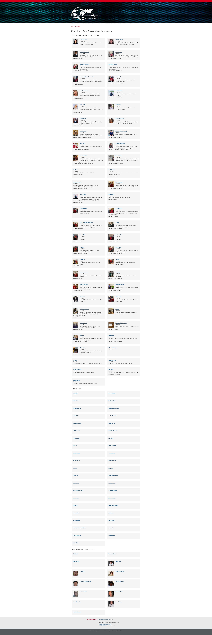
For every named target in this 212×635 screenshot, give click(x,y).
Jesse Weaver (83, 323)
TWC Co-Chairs (77, 26)
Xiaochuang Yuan (77, 535)
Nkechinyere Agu (119, 118)
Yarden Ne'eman (112, 360)
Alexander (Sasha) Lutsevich (87, 76)
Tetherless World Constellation (104, 619)
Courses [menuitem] (100, 23)
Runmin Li (75, 505)
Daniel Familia (111, 423)
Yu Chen (117, 259)
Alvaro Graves (118, 296)
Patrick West (118, 601)
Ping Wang (111, 335)
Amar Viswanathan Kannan (86, 222)
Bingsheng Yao (83, 118)
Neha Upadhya (118, 90)
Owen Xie (75, 360)
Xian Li (117, 309)
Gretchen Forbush (112, 430)
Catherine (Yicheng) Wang (79, 528)
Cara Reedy (75, 169)
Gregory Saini (76, 513)
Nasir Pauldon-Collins (78, 490)
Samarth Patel (111, 483)
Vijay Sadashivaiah (84, 52)
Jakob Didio (76, 415)
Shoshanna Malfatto (113, 475)
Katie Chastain (112, 393)
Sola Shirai (118, 76)
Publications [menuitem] (86, 23)
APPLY (136, 1)
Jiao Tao (82, 335)
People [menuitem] (93, 23)
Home (72, 26)
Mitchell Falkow (112, 347)
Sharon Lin (75, 475)
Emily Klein (118, 104)
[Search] (133, 1)
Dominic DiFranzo (84, 272)
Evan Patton (118, 247)
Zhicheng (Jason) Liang (121, 131)
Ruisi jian (75, 445)
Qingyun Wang (76, 520)
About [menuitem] (72, 23)
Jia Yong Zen (111, 535)
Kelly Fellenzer (76, 430)
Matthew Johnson (84, 64)
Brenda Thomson (84, 90)
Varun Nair (75, 393)
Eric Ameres (83, 194)
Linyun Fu (117, 272)
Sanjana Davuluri (77, 408)
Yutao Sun (110, 513)
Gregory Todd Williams (121, 323)
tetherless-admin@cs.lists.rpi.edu (105, 624)
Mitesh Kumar (76, 460)
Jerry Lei (75, 468)
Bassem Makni (83, 208)
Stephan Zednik (77, 612)
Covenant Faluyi (77, 423)
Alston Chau (76, 400)
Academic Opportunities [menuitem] (110, 23)
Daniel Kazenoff (112, 445)
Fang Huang (118, 561)
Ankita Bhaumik (84, 39)
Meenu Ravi (76, 498)
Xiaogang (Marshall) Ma (85, 581)
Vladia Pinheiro (119, 591)
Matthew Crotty (112, 400)
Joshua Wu (111, 528)
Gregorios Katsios (112, 64)
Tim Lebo (82, 247)
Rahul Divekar (118, 155)
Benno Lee (111, 194)
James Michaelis (119, 284)
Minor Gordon (76, 561)
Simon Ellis (82, 234)
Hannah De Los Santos (113, 408)
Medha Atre (83, 347)
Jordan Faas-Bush (112, 415)
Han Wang (82, 259)
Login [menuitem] (131, 23)
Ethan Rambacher (77, 369)
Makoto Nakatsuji (119, 581)
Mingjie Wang (111, 520)
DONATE (140, 1)
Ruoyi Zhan (75, 542)
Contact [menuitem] (125, 23)
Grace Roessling (77, 601)
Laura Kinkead (76, 380)
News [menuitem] (119, 23)
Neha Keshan (83, 104)
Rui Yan (117, 222)
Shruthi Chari (118, 52)
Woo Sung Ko (111, 453)
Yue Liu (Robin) (118, 182)
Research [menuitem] (79, 23)
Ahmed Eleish (83, 131)
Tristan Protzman (112, 490)
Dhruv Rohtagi (111, 498)
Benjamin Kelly (76, 453)
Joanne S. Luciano (119, 571)
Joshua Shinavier (84, 284)
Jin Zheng (82, 296)
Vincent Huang (76, 438)
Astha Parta (76, 483)
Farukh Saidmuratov (113, 505)
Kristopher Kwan (112, 460)
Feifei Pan (82, 143)
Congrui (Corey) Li (77, 182)
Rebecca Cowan (112, 553)
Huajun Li (110, 468)
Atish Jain (110, 438)
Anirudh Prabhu (83, 155)
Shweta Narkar (119, 39)
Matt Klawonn (111, 169)
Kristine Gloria (119, 234)
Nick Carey (75, 553)
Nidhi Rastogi (118, 208)
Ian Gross (110, 369)
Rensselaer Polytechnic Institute (79, 1)
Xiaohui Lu (82, 571)
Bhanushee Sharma (120, 143)
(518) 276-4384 (104, 625)
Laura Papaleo (83, 591)
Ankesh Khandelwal (84, 309)
